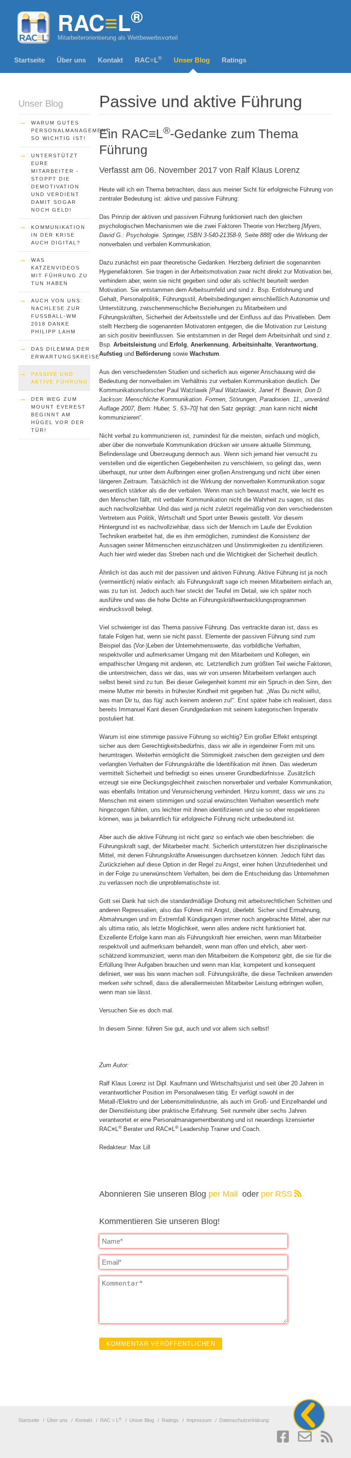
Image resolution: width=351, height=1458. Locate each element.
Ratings (234, 60)
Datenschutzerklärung (244, 1420)
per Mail (224, 1194)
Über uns (71, 60)
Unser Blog (192, 60)
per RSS (277, 1194)
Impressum (199, 1420)
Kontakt (110, 60)
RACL (148, 59)
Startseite (29, 60)
